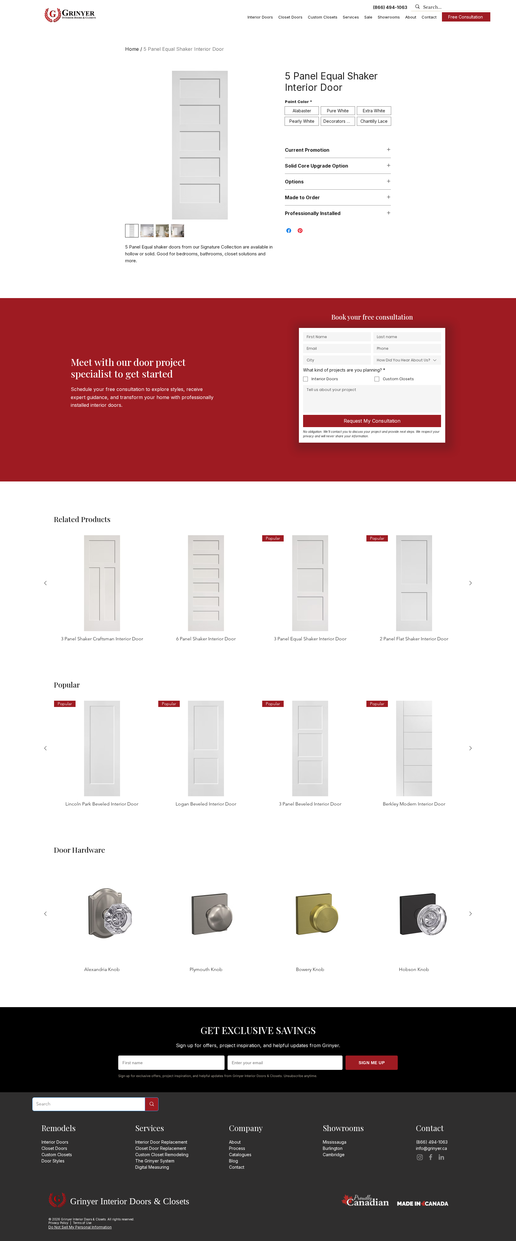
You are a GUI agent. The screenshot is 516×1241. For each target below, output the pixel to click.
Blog (233, 1160)
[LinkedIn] (441, 1157)
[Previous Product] (45, 583)
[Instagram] (420, 1157)
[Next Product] (470, 583)
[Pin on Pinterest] (300, 230)
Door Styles (53, 1160)
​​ (334, 1154)
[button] (260, 17)
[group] (258, 588)
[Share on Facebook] (288, 230)
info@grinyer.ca (431, 1148)
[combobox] (407, 360)
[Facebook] (430, 1157)
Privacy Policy (58, 1223)
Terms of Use (82, 1223)
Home (132, 49)
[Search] (151, 1104)
